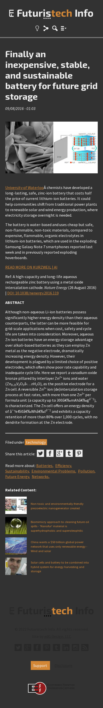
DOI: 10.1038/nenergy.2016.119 (33, 292)
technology (36, 442)
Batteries (44, 465)
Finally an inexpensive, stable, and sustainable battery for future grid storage (51, 74)
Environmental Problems (53, 471)
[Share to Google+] (59, 453)
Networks (40, 476)
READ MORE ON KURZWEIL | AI (31, 267)
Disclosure (63, 665)
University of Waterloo (24, 187)
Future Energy (17, 476)
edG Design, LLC (57, 636)
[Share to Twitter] (40, 453)
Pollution (86, 471)
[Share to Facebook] (50, 453)
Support (40, 665)
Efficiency (63, 465)
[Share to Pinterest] (79, 453)
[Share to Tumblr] (69, 453)
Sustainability (17, 471)
